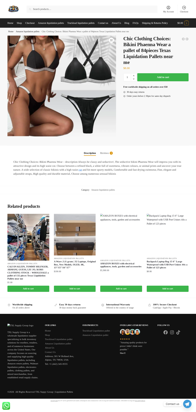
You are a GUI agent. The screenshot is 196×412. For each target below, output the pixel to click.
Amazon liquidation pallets (27, 31)
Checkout (184, 12)
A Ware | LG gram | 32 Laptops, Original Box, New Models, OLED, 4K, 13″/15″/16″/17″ (75, 264)
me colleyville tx (140, 400)
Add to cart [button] (28, 289)
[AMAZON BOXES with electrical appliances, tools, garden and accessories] (121, 235)
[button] (111, 40)
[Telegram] (187, 404)
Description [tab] (90, 153)
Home (10, 31)
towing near (54, 400)
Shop (47, 335)
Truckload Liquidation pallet (58, 339)
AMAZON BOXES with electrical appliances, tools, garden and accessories (120, 265)
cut (80, 169)
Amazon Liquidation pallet (58, 343)
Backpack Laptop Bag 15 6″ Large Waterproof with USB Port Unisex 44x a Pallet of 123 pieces (167, 264)
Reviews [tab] (104, 153)
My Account (168, 12)
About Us (49, 348)
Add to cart (163, 77)
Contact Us (50, 352)
